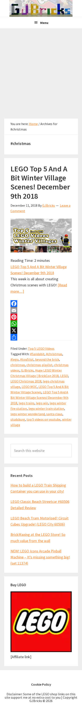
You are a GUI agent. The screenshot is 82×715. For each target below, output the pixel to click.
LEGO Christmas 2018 (26, 381)
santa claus (54, 414)
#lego (15, 359)
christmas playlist (39, 365)
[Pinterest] (41, 317)
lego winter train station (46, 408)
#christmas (54, 354)
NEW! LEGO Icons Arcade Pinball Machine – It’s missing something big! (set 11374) (40, 557)
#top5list (27, 359)
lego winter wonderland (28, 414)
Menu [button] (44, 23)
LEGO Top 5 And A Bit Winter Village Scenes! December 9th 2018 (40, 182)
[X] (41, 330)
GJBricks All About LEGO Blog (41, 8)
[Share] (41, 337)
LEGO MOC (29, 387)
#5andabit (37, 354)
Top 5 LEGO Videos (41, 348)
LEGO (64, 376)
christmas (18, 365)
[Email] (41, 310)
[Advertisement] (41, 71)
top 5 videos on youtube (43, 419)
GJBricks (27, 370)
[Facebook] (41, 303)
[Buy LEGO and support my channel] (41, 650)
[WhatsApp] (41, 323)
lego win (42, 403)
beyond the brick (47, 359)
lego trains (26, 403)
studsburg (18, 419)
